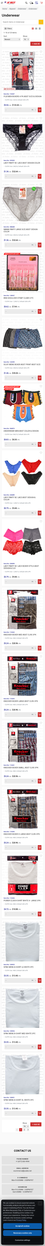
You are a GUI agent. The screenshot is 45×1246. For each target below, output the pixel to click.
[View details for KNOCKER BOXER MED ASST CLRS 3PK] (22, 609)
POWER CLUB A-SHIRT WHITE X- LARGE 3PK (22, 900)
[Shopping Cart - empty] (41, 3)
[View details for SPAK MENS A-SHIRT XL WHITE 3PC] (22, 1074)
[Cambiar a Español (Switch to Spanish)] (36, 3)
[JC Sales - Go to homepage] (10, 3)
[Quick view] (41, 51)
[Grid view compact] (32, 28)
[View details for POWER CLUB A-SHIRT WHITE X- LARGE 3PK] (22, 874)
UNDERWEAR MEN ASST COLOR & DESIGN (21, 431)
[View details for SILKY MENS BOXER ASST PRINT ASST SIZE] (22, 338)
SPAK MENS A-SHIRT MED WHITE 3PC (19, 1033)
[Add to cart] (39, 109)
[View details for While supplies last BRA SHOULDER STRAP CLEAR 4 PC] (22, 272)
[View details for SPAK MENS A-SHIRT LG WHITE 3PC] (22, 941)
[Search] (41, 22)
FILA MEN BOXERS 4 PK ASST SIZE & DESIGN (22, 96)
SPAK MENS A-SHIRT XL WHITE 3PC (19, 1100)
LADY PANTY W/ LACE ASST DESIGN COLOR (22, 163)
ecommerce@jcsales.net (23, 1171)
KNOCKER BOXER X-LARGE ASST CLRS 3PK (22, 834)
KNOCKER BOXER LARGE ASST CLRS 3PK (21, 701)
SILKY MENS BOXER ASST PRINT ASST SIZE (22, 364)
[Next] (28, 1129)
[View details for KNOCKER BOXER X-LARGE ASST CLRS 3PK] (22, 808)
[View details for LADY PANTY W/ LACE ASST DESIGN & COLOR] (22, 471)
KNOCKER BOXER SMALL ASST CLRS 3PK (21, 768)
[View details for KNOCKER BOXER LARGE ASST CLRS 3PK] (22, 675)
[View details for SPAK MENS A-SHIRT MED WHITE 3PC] (22, 1007)
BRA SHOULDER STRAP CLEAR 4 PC (18, 298)
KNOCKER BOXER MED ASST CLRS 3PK (20, 635)
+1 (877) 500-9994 (22, 1161)
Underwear (22, 9)
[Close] (40, 1203)
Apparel (12, 9)
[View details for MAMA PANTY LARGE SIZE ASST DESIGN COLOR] (22, 203)
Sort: (5, 36)
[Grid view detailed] (36, 28)
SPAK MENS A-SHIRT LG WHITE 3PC (19, 967)
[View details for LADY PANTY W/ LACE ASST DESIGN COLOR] (22, 137)
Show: (25, 36)
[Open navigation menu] (2, 3)
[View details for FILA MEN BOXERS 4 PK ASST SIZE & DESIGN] (22, 70)
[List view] (39, 28)
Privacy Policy (21, 1220)
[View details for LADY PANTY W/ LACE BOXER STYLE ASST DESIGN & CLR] (22, 540)
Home (5, 9)
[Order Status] (31, 3)
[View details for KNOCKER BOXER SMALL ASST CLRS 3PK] (22, 741)
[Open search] (26, 3)
